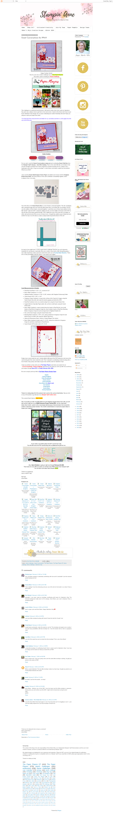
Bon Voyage (40, 799)
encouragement (46, 782)
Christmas (39, 772)
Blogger (59, 810)
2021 (78, 406)
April (77, 397)
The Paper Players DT (58, 563)
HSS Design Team (29, 779)
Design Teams (84, 27)
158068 (25, 512)
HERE (56, 468)
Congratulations (26, 778)
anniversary (43, 788)
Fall (54, 773)
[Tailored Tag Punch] (49, 485)
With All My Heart (30, 802)
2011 (78, 425)
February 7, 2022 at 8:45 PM (38, 656)
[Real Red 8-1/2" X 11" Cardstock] (41, 502)
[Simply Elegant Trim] (41, 517)
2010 (78, 427)
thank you (26, 773)
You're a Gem (37, 787)
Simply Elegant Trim (41, 519)
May (77, 395)
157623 (41, 488)
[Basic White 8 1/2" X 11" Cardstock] (33, 521)
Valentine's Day (38, 564)
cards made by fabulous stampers (42, 802)
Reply (26, 580)
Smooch (43, 791)
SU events (30, 800)
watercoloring (49, 785)
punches (39, 781)
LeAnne (27, 616)
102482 (41, 506)
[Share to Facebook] (47, 561)
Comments (79, 368)
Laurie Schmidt (46, 381)
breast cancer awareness (43, 803)
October (78, 385)
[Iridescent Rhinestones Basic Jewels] (49, 519)
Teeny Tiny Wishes (39, 776)
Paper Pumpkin (72, 27)
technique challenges (40, 794)
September (79, 387)
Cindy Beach (46, 386)
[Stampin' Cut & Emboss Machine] (57, 543)
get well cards (35, 790)
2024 (78, 374)
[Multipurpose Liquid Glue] (57, 530)
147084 (57, 523)
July (77, 391)
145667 (49, 488)
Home (23, 27)
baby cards (31, 785)
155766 (41, 520)
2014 (78, 419)
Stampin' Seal (49, 530)
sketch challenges (30, 563)
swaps (53, 778)
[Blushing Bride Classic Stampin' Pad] (33, 530)
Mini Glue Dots (41, 541)
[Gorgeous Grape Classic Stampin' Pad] (41, 532)
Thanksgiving (52, 781)
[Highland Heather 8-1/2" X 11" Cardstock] (49, 504)
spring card (43, 790)
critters (48, 791)
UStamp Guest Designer (47, 800)
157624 (25, 492)
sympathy (34, 799)
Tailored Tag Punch (49, 487)
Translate (86, 36)
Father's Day (26, 791)
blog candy (40, 785)
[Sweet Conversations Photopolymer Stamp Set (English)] (33, 492)
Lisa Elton (27, 637)
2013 (78, 421)
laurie (26, 677)
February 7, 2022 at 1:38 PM (41, 646)
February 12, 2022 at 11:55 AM (37, 686)
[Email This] (43, 561)
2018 (78, 412)
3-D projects (46, 773)
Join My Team (60, 27)
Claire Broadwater (46, 378)
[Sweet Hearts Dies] (41, 485)
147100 (33, 534)
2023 (78, 376)
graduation (25, 805)
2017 (78, 414)
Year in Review (32, 793)
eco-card (52, 803)
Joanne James (46, 379)
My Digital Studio (47, 799)
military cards (52, 802)
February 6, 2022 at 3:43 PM (37, 616)
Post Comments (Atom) (34, 737)
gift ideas (46, 778)
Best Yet (39, 796)
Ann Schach (46, 384)
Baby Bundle (51, 790)
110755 (57, 534)
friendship (29, 772)
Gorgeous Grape (59, 160)
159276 (33, 524)
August (78, 389)
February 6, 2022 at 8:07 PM (38, 637)
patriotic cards (31, 805)
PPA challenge (45, 784)
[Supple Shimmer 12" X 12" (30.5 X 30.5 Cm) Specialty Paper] (25, 507)
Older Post (68, 734)
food (36, 797)
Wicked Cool (27, 790)
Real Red (33, 160)
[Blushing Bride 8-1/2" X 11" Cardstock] (57, 504)
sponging (37, 788)
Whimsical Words (30, 797)
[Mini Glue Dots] (41, 539)
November (79, 382)
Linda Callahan (29, 646)
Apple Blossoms (51, 788)
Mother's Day (47, 787)
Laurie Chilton (29, 607)
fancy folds (31, 781)
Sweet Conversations (39, 563)
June (77, 393)
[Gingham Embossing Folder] (57, 487)
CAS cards (36, 773)
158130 (49, 524)
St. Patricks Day (37, 800)
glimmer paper (29, 782)
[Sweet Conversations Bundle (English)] (25, 488)
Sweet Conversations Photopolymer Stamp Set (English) (33, 495)
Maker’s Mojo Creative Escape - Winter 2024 (38, 30)
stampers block (48, 805)
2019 (78, 410)
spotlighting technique (39, 805)
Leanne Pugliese (46, 376)
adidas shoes (78, 325)
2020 (78, 408)
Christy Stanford (46, 389)
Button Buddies (26, 787)
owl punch (51, 797)
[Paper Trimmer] (49, 539)
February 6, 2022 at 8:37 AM (39, 584)
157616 (33, 513)
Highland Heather (42, 160)
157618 (33, 497)
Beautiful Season (31, 796)
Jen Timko (28, 656)
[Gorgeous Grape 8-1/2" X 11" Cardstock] (25, 521)
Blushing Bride (50, 160)
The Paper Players (57, 74)
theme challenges (31, 564)
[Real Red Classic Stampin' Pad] (57, 519)
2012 (78, 423)
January (78, 403)
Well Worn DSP (33, 803)
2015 (78, 417)
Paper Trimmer (49, 541)
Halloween (39, 779)
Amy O (27, 666)
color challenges (27, 770)
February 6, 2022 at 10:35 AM (40, 607)
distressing (30, 788)
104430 (25, 543)
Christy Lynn (28, 574)
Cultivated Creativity (45, 27)
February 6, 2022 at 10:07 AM (39, 595)
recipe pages (30, 794)
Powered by (78, 228)
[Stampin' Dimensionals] (25, 539)
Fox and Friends (35, 791)
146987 (25, 524)
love (45, 781)
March (78, 399)
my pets (50, 776)
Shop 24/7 (30, 27)
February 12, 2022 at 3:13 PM (49, 699)
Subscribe (83, 223)
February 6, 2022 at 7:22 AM (39, 574)
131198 (57, 508)
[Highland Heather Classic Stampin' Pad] (25, 532)
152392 (49, 542)
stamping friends (26, 799)
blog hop (49, 772)
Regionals (26, 803)
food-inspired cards (43, 797)
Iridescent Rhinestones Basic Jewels (49, 522)
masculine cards (31, 775)
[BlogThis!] (44, 561)
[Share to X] (46, 561)
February (78, 401)
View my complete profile (81, 359)
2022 (78, 378)
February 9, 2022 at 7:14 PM (36, 677)
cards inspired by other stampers (44, 793)
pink (31, 784)
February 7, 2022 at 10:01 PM (36, 666)
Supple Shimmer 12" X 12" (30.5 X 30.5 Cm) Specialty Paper (25, 510)
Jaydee (46, 374)
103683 (41, 542)
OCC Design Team (45, 775)
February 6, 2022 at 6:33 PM (39, 625)
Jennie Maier (46, 388)
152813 (49, 531)
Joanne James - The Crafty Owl (33, 699)
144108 (33, 545)
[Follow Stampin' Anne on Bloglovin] (81, 137)
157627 (57, 491)
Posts (78, 365)
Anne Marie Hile (43, 383)
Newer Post (24, 734)
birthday (39, 770)
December (79, 380)
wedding (37, 784)
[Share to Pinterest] (49, 561)
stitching (53, 805)
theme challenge (50, 770)
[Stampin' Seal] (49, 528)
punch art (46, 779)
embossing (27, 768)
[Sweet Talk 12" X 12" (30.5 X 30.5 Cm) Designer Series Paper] (33, 507)
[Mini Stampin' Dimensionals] (33, 541)
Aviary (48, 794)
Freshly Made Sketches (60, 252)
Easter (37, 782)
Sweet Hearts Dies (41, 487)
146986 (49, 508)
